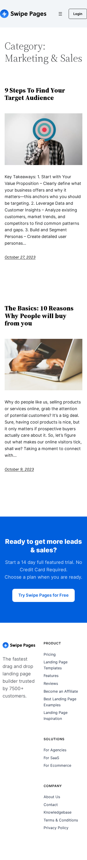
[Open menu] (60, 14)
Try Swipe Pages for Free (43, 595)
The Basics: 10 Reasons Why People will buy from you (39, 315)
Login (77, 14)
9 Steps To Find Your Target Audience (35, 94)
